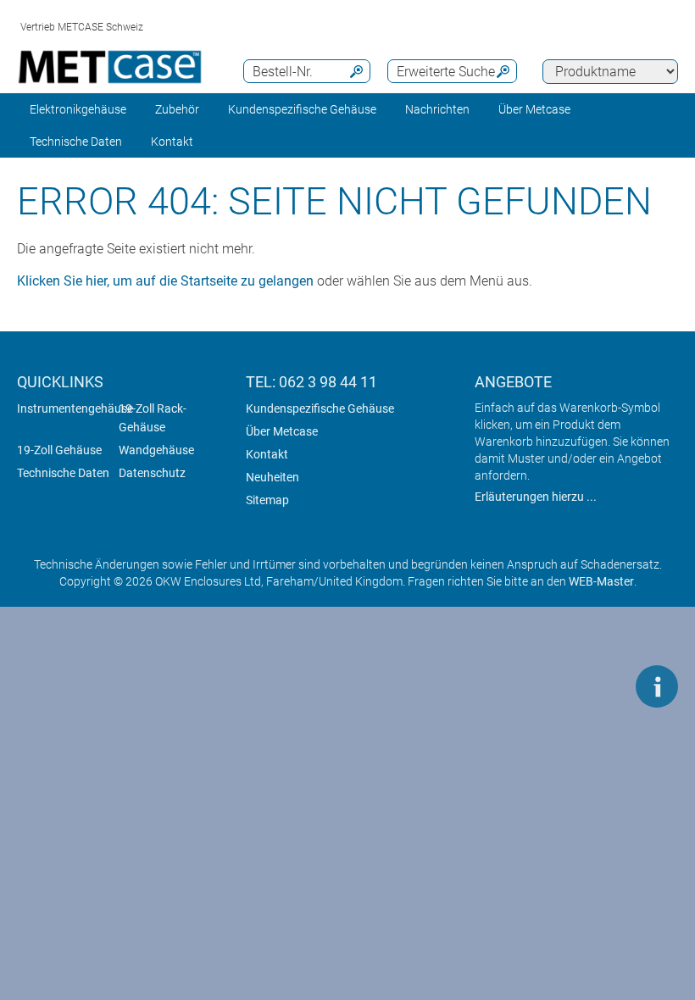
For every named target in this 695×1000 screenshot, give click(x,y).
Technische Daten (76, 141)
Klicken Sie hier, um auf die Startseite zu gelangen (165, 281)
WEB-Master (601, 581)
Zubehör (177, 109)
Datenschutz (152, 473)
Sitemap (267, 500)
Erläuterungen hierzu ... (536, 496)
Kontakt (267, 454)
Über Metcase (282, 431)
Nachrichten (437, 109)
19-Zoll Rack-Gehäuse (152, 418)
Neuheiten (272, 477)
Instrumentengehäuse (75, 408)
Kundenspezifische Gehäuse (302, 109)
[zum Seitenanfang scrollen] (606, 686)
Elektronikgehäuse (78, 109)
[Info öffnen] (657, 686)
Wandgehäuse (156, 450)
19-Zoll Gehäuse (59, 450)
